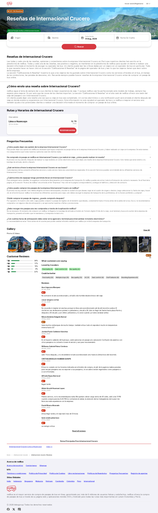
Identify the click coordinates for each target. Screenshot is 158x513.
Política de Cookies (57, 473)
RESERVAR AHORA (67, 130)
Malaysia (39, 481)
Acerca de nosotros (15, 466)
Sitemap (43, 466)
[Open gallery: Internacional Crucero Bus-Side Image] (72, 244)
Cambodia (59, 481)
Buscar (80, 47)
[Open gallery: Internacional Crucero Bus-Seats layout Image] (124, 244)
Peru (79, 481)
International (89, 481)
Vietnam (49, 481)
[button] (26, 38)
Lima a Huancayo (18, 121)
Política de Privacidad (38, 473)
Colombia (70, 481)
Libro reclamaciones (76, 473)
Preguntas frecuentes (119, 473)
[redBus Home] (9, 3)
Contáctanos (31, 466)
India (9, 481)
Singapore (28, 481)
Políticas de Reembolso (97, 473)
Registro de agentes (139, 473)
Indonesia (18, 481)
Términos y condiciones (16, 473)
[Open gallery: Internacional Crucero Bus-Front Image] (19, 244)
